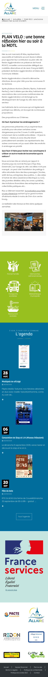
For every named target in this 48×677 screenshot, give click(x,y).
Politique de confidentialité (33, 670)
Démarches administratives (35, 275)
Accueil (7, 19)
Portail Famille (13, 274)
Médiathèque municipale (35, 295)
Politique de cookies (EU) (19, 673)
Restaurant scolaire (13, 315)
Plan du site (38, 667)
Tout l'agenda (24, 516)
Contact (37, 673)
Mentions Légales (12, 670)
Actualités (17, 19)
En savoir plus (11, 590)
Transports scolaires (13, 295)
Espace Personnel (21, 667)
